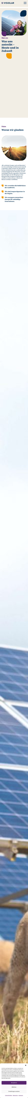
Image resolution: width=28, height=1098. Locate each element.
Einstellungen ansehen (14, 1091)
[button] (25, 1065)
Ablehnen (14, 1087)
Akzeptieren (14, 1083)
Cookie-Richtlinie (8, 1095)
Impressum (21, 1095)
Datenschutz (15, 1095)
